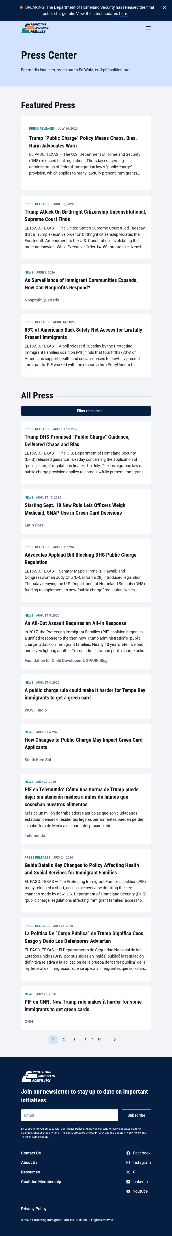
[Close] (164, 7)
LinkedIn (140, 1181)
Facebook (141, 1153)
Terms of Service (31, 1136)
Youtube (140, 1191)
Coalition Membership (41, 1181)
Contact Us (31, 1153)
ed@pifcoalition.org (112, 69)
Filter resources (89, 411)
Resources (30, 1172)
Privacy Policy (74, 1128)
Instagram (142, 1162)
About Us (29, 1162)
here (123, 13)
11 (101, 1039)
